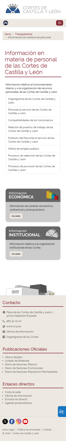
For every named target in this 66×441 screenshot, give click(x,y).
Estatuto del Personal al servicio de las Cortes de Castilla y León (31, 139)
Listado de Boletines (17, 360)
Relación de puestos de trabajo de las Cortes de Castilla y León (30, 129)
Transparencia (23, 34)
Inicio (8, 34)
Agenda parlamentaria (18, 403)
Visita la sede (13, 392)
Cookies (47, 429)
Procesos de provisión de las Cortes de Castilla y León (31, 168)
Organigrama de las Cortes (22, 336)
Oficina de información (18, 395)
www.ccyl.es (13, 326)
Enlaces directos (18, 384)
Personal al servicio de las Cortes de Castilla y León (29, 111)
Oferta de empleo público (23, 148)
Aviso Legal (8, 429)
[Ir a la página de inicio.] (33, 9)
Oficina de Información (19, 331)
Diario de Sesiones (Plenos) (21, 364)
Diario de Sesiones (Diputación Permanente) (31, 371)
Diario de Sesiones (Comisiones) (24, 368)
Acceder (16, 216)
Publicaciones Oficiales (25, 349)
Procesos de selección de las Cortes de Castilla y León (31, 157)
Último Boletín (13, 357)
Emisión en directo (16, 399)
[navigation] (33, 321)
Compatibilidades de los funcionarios (30, 120)
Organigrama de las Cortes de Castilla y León (32, 100)
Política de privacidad (28, 429)
